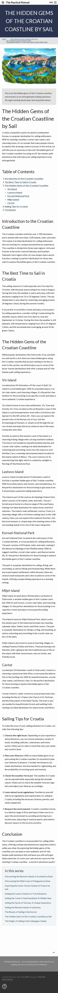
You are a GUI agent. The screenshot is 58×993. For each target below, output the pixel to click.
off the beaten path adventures (18, 41)
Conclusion (10, 210)
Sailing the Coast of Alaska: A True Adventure (26, 893)
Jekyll (27, 977)
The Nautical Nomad (17, 2)
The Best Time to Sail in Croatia (20, 182)
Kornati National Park (18, 196)
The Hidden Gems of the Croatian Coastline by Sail (28, 916)
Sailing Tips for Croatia (16, 206)
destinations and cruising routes (23, 39)
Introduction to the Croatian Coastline (24, 178)
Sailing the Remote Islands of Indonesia (23, 907)
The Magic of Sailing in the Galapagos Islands (26, 921)
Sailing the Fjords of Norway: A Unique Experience (28, 902)
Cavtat (10, 203)
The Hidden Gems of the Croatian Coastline (26, 185)
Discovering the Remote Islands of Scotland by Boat (29, 876)
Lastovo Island (14, 192)
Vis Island (12, 189)
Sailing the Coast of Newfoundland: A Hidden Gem (28, 898)
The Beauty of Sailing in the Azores (21, 912)
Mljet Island (13, 199)
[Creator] (4, 986)
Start (4, 39)
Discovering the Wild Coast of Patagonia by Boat (27, 881)
